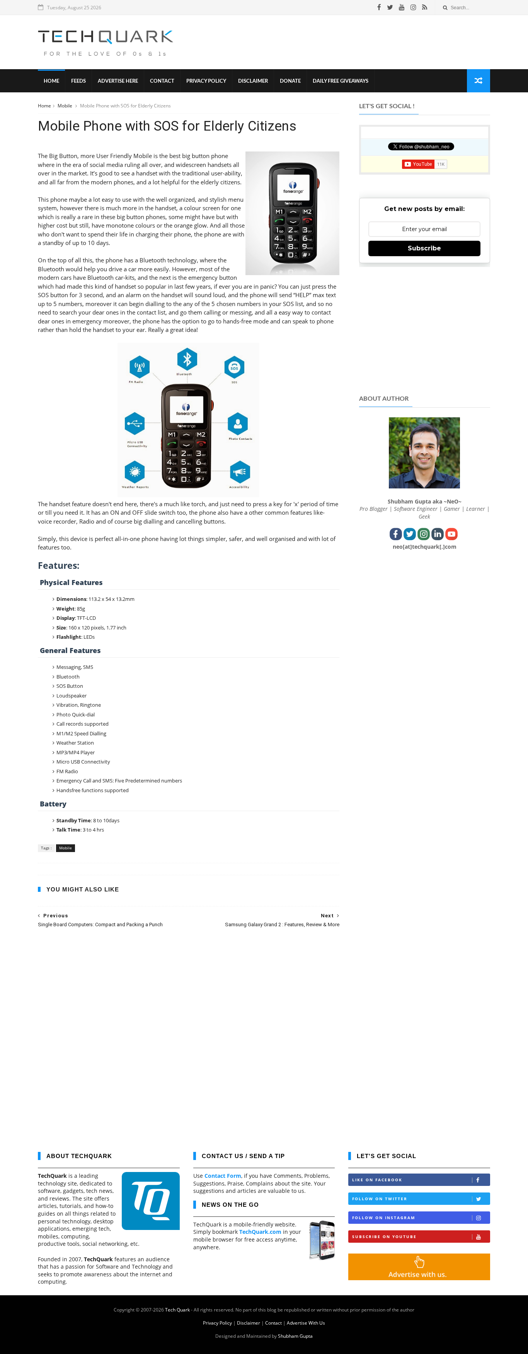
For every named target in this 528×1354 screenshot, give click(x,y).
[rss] (424, 7)
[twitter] (390, 7)
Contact (162, 81)
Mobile (65, 105)
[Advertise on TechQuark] (419, 1278)
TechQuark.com (260, 1231)
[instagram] (413, 7)
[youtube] (402, 7)
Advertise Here (118, 81)
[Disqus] (188, 1034)
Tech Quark (177, 1309)
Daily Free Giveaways (340, 81)
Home (51, 81)
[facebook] (379, 7)
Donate (290, 81)
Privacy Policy (206, 81)
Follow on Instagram (383, 1217)
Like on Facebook (377, 1179)
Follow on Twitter (379, 1198)
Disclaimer (253, 81)
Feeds (78, 81)
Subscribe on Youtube (384, 1236)
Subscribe (424, 248)
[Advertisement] (349, 42)
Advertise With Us (306, 1323)
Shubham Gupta (295, 1336)
